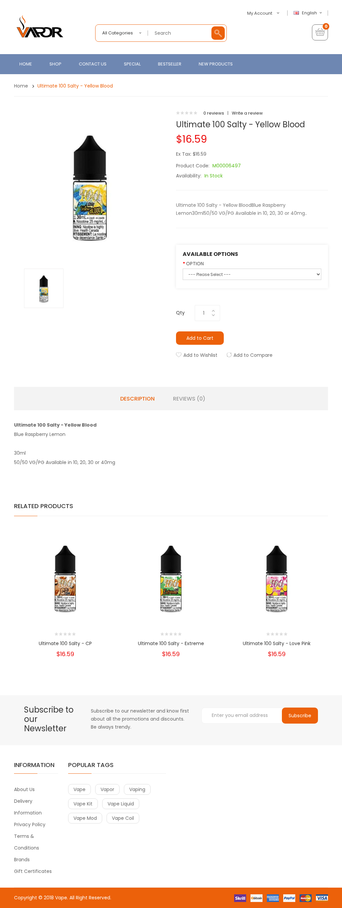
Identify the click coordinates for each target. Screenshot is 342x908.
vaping (137, 789)
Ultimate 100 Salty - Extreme (171, 643)
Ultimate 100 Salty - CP (65, 643)
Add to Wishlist (200, 355)
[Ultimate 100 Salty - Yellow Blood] (43, 288)
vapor (107, 789)
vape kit (83, 803)
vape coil (123, 818)
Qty (180, 312)
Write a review (247, 113)
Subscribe (300, 715)
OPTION (195, 263)
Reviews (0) (189, 399)
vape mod (85, 818)
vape (79, 789)
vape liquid (121, 803)
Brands (22, 859)
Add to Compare (253, 355)
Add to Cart (199, 338)
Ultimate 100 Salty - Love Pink (277, 643)
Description (137, 399)
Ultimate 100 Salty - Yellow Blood (75, 86)
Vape (61, 897)
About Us (24, 789)
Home (21, 86)
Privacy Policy (29, 824)
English (310, 13)
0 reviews (213, 113)
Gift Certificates (33, 871)
